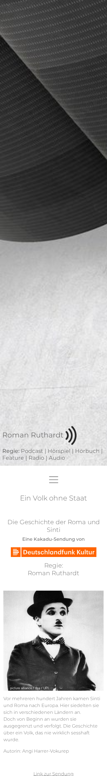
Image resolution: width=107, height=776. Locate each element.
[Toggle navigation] (53, 480)
